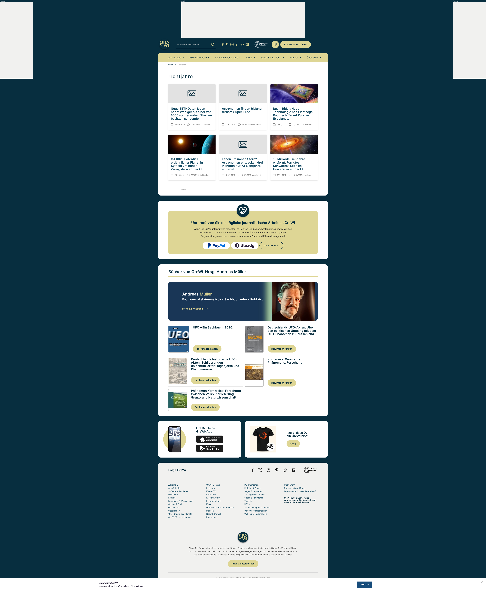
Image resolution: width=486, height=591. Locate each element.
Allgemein (173, 485)
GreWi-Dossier (213, 485)
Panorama (211, 517)
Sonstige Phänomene (226, 57)
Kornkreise (211, 494)
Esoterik (172, 497)
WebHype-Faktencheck (255, 514)
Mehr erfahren (271, 245)
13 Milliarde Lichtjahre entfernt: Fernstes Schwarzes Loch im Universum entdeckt (289, 164)
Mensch (294, 57)
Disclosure (173, 494)
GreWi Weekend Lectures (180, 517)
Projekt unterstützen (295, 44)
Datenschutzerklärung (294, 488)
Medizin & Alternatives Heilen (220, 507)
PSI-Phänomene (198, 57)
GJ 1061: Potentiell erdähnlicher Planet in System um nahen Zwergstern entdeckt (187, 164)
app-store (209, 439)
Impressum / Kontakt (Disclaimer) (300, 491)
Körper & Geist (213, 497)
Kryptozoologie (213, 501)
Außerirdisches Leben (178, 491)
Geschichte (173, 507)
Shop (293, 443)
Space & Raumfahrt (271, 57)
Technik (248, 501)
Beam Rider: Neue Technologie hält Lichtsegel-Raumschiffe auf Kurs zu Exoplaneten (294, 113)
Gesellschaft (174, 510)
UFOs (249, 57)
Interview (210, 488)
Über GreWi (313, 57)
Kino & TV (211, 491)
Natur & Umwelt (213, 514)
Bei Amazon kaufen (205, 407)
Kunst (208, 504)
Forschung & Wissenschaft (180, 501)
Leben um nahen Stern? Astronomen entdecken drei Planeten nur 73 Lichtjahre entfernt (242, 164)
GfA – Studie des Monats (180, 514)
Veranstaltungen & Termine (257, 507)
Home (170, 65)
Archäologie (174, 57)
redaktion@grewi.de (275, 44)
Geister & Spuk (175, 504)
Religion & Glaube (252, 488)
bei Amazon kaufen (207, 348)
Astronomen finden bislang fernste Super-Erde (242, 110)
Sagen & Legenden (253, 491)
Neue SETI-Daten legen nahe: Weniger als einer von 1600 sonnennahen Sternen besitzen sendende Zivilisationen (191, 115)
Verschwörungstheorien (255, 510)
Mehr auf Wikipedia (192, 308)
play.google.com (209, 448)
